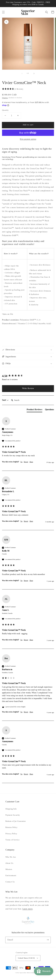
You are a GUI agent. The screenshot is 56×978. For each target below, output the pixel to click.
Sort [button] (4, 400)
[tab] (34, 410)
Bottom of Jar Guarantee (15, 821)
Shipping (5, 98)
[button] (3, 12)
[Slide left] (22, 73)
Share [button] (31, 462)
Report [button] (26, 462)
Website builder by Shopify (34, 973)
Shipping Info (11, 809)
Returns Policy (11, 827)
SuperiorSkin (23, 973)
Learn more (27, 909)
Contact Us (10, 882)
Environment (10, 875)
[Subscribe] (48, 940)
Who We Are (10, 857)
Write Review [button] (28, 388)
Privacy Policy (11, 833)
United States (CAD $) (26, 958)
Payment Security (12, 815)
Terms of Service (12, 840)
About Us (9, 863)
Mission (8, 869)
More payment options (28, 139)
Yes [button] (21, 462)
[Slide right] (34, 73)
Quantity (5, 110)
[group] (28, 376)
